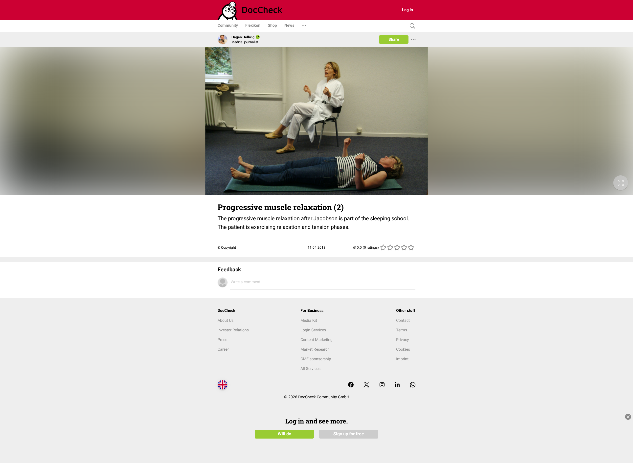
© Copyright (227, 247)
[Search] (411, 26)
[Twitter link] (366, 385)
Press (222, 339)
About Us (225, 320)
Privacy (402, 339)
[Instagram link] (382, 385)
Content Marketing (316, 339)
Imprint (402, 359)
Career (223, 349)
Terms (401, 330)
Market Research (315, 349)
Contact (403, 320)
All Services (310, 368)
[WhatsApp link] (412, 385)
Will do (284, 433)
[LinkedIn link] (397, 385)
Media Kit (308, 320)
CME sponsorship (315, 359)
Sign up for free (348, 433)
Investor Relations (233, 330)
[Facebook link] (351, 385)
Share (393, 39)
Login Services (313, 330)
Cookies (403, 349)
